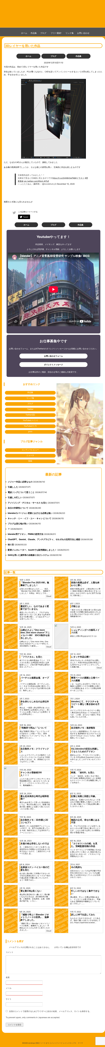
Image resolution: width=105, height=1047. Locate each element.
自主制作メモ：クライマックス (35, 750)
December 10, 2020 (66, 184)
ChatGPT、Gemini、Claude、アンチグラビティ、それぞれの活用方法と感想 (44, 539)
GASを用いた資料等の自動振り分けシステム (28, 555)
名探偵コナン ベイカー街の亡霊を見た (35, 868)
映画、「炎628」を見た (82, 772)
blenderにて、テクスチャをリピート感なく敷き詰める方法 (85, 704)
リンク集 (69, 32)
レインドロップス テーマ (73, 1043)
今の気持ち (76, 867)
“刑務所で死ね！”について (34, 728)
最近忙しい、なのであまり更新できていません (35, 607)
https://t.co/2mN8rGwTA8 (63, 178)
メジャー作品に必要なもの (20, 481)
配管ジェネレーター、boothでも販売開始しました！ (32, 550)
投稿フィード (40, 1043)
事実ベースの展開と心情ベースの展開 (85, 679)
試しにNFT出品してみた (83, 914)
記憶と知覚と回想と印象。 (84, 796)
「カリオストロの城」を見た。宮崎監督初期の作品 (84, 844)
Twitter (30, 409)
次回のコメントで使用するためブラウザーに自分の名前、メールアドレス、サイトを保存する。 (50, 1011)
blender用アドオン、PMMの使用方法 (25, 534)
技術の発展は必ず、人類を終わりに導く (85, 583)
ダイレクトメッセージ (53, 364)
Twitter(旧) (30, 415)
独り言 (11, 544)
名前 (15, 977)
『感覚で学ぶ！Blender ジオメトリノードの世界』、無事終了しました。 (35, 917)
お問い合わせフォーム (53, 356)
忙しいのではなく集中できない (85, 892)
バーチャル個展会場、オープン (35, 679)
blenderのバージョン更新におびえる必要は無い (30, 513)
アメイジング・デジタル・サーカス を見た (27, 502)
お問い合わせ (83, 32)
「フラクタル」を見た (31, 657)
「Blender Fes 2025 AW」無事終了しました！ (35, 583)
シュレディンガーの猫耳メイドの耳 (85, 631)
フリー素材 (57, 32)
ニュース (30, 455)
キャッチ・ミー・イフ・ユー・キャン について (29, 518)
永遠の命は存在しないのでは (35, 843)
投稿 (30, 461)
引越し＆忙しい (15, 497)
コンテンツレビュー (30, 450)
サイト (8, 999)
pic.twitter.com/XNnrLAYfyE (36, 181)
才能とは (75, 606)
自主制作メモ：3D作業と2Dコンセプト (34, 821)
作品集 (34, 32)
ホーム (24, 32)
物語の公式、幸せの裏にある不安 (85, 821)
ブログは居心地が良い (18, 523)
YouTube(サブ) (30, 426)
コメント (17, 952)
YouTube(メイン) (30, 420)
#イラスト (79, 178)
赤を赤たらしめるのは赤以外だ (35, 702)
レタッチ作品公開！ (81, 657)
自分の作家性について (18, 508)
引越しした (13, 487)
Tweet (25, 217)
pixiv (30, 431)
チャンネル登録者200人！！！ (31, 773)
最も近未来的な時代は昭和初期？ (35, 797)
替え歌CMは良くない (31, 891)
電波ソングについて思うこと (21, 492)
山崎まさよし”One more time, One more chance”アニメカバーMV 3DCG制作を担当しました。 (35, 634)
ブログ (43, 32)
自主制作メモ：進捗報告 (83, 728)
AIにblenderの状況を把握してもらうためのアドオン (85, 750)
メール (16, 988)
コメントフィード (56, 1043)
